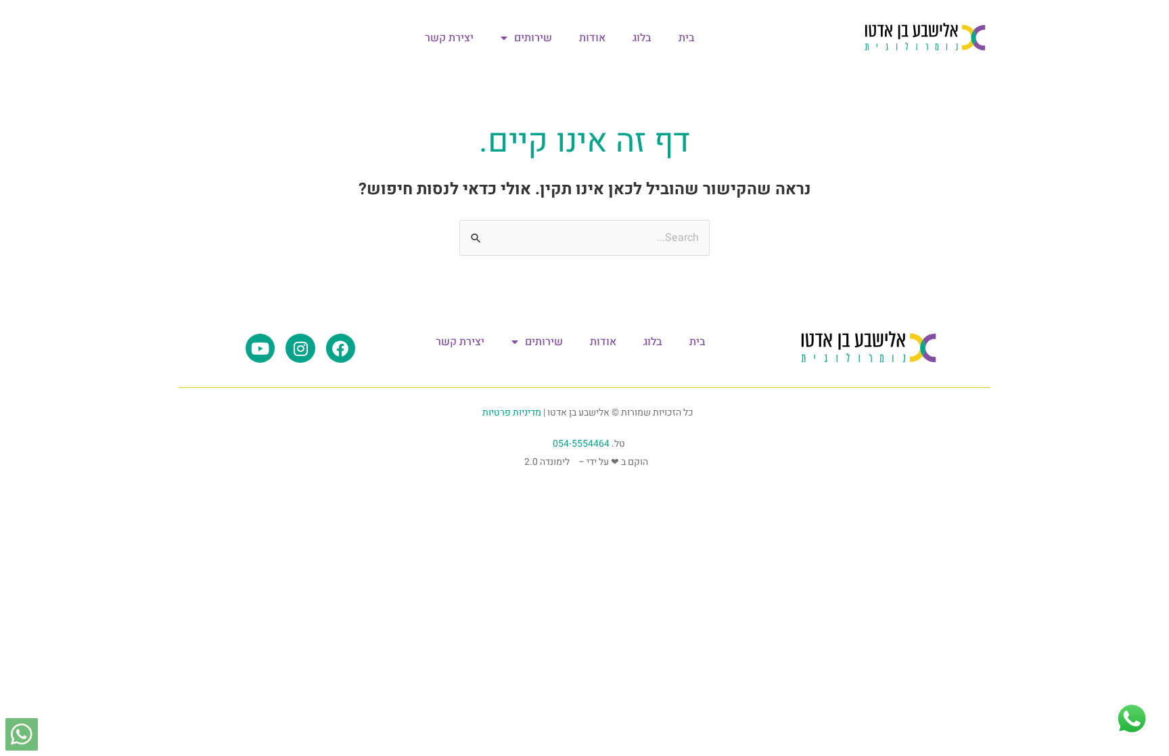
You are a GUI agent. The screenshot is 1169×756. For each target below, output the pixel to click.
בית (687, 38)
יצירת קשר (449, 38)
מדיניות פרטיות (511, 412)
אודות (592, 38)
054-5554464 (581, 444)
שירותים (533, 38)
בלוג (642, 38)
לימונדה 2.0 (547, 462)
